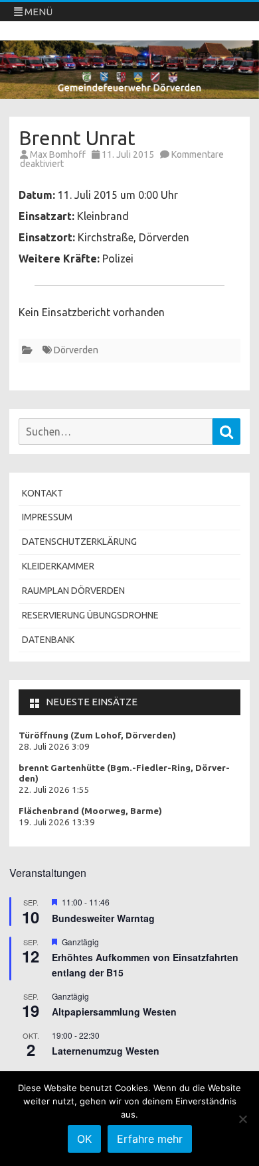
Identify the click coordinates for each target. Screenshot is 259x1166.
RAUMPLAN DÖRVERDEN (73, 590)
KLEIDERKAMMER (58, 566)
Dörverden (76, 350)
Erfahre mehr (150, 1138)
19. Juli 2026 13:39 (57, 822)
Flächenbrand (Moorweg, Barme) (90, 811)
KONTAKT (42, 493)
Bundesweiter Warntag (103, 918)
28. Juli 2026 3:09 (54, 747)
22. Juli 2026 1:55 (54, 790)
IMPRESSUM (47, 517)
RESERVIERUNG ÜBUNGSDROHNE (90, 615)
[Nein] (242, 1119)
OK (84, 1138)
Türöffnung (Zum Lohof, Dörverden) (97, 735)
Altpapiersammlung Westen (114, 1011)
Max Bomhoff (58, 154)
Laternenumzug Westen (105, 1050)
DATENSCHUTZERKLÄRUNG (79, 541)
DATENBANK (48, 639)
